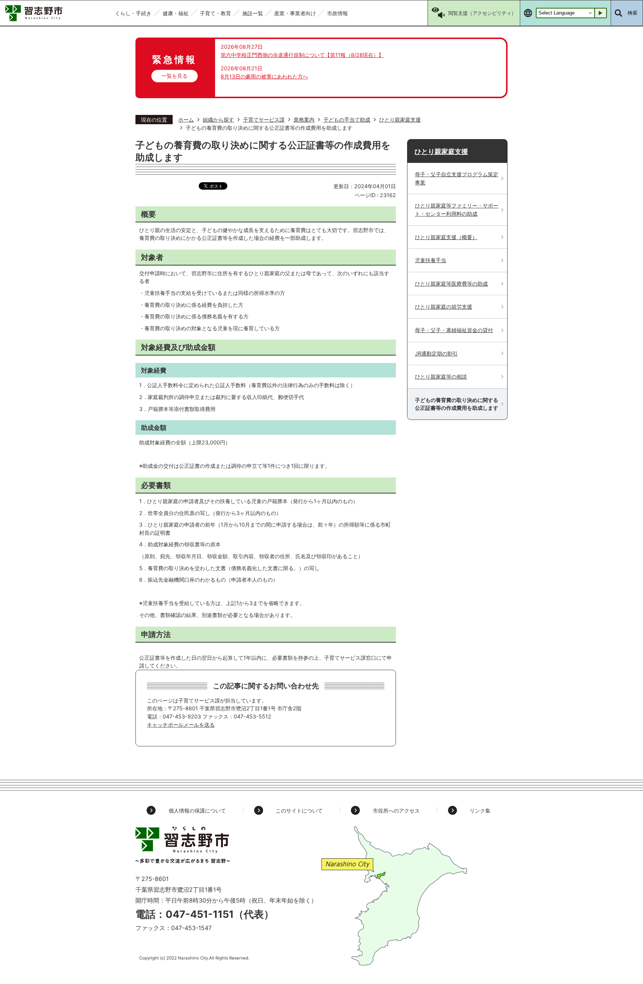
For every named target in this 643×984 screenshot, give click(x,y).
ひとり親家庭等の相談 (441, 376)
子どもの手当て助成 (346, 119)
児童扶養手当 (430, 260)
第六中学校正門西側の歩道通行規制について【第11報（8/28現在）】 (302, 55)
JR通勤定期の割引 (436, 353)
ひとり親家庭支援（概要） (446, 237)
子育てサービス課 (264, 119)
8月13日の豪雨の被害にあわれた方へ (264, 76)
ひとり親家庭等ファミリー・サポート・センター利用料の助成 (456, 209)
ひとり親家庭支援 (400, 119)
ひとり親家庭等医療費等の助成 (451, 283)
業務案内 (304, 119)
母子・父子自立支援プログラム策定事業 (456, 178)
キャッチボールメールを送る (181, 724)
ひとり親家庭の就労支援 (443, 306)
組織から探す (218, 119)
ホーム (186, 119)
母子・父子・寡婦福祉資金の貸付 (454, 330)
